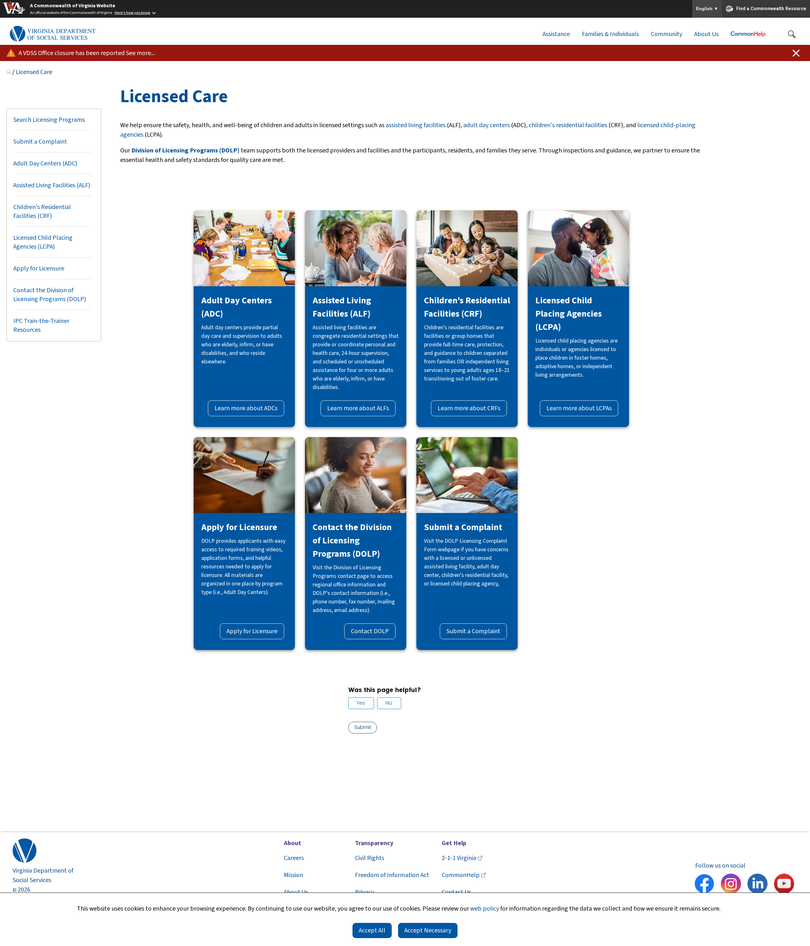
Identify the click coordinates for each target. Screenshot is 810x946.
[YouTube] (784, 885)
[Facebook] (704, 885)
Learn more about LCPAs (579, 408)
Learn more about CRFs (469, 408)
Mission (293, 875)
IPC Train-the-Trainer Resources (41, 325)
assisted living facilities (416, 125)
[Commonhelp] (748, 34)
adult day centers (486, 125)
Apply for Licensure (38, 268)
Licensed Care (34, 72)
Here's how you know (132, 12)
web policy (484, 908)
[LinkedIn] (757, 885)
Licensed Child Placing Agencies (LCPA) (42, 242)
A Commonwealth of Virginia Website (72, 5)
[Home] (8, 72)
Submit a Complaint (40, 141)
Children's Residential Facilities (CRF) (42, 211)
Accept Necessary (427, 930)
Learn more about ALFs (358, 408)
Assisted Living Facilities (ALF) (51, 185)
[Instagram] (731, 885)
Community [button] (666, 34)
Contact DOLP (370, 631)
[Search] (792, 34)
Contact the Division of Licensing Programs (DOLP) (49, 295)
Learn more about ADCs (246, 408)
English (707, 9)
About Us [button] (706, 34)
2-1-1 (459, 858)
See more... (140, 53)
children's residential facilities (568, 125)
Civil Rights (369, 858)
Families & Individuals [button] (610, 34)
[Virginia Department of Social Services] (52, 34)
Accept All (372, 930)
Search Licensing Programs (49, 119)
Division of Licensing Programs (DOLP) (185, 150)
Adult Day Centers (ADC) (45, 163)
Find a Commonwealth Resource (771, 8)
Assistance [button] (556, 34)
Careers (294, 858)
